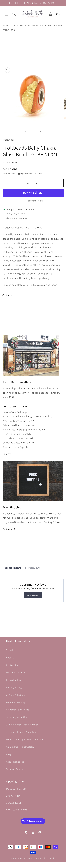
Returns (7, 454)
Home (6, 25)
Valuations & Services (17, 709)
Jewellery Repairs (15, 694)
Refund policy (13, 679)
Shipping (19, 174)
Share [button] (9, 294)
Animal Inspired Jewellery (20, 746)
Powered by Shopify (46, 858)
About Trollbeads (15, 761)
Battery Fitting (14, 687)
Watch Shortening (15, 702)
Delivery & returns (15, 672)
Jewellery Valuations (17, 717)
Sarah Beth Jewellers (27, 858)
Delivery (7, 529)
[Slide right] (40, 131)
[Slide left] (26, 131)
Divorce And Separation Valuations (24, 739)
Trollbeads (17, 25)
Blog (8, 754)
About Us (11, 657)
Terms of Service (15, 769)
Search (10, 650)
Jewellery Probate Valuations (21, 731)
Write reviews (33, 595)
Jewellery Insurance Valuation (22, 724)
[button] (6, 14)
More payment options (33, 200)
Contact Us (12, 665)
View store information (18, 218)
